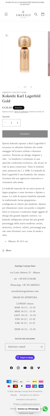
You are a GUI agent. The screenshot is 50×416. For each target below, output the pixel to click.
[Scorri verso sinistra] (19, 87)
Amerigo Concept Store (23, 391)
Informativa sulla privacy (27, 399)
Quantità (6, 117)
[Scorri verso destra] (31, 87)
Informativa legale (26, 413)
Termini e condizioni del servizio (26, 404)
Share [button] (8, 250)
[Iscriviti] (41, 346)
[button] (6, 14)
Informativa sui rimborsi (29, 395)
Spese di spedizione (21, 112)
